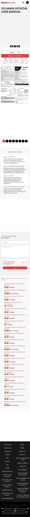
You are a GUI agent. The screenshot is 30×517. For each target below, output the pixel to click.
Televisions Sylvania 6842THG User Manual (14, 359)
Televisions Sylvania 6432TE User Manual (14, 365)
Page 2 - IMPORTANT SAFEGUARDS (14, 166)
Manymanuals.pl (9, 512)
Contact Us (22, 451)
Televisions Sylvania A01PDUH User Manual (15, 402)
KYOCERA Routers (7, 490)
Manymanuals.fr (9, 510)
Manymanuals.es (7, 514)
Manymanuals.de (22, 508)
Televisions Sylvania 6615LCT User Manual (14, 340)
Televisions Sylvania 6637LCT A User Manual (13, 303)
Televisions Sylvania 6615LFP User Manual (14, 396)
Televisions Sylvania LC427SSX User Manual (14, 328)
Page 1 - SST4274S (9, 157)
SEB (7, 458)
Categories (8, 451)
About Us (22, 455)
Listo (7, 465)
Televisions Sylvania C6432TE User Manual (14, 377)
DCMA (22, 448)
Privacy (22, 444)
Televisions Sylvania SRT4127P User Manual (15, 309)
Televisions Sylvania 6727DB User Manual (14, 384)
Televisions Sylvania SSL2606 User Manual (14, 297)
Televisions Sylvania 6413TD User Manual (14, 322)
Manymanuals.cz (21, 512)
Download (11, 46)
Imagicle (7, 461)
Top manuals (8, 444)
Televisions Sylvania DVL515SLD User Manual (13, 371)
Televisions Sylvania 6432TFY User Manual (14, 334)
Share (15, 46)
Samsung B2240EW (7, 498)
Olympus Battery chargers (7, 485)
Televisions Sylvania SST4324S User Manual (14, 353)
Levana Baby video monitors (7, 480)
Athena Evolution (7, 471)
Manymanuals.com (9, 508)
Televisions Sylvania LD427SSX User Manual (15, 346)
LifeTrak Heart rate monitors (7, 494)
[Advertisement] (15, 30)
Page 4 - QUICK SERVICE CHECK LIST (14, 187)
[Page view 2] (28, 86)
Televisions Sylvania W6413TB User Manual (14, 315)
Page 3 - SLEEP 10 (9, 176)
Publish (15, 268)
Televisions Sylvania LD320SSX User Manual (15, 291)
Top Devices (7, 448)
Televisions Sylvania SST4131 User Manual (14, 284)
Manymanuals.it (21, 510)
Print (18, 46)
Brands (8, 455)
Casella (7, 468)
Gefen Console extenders (7, 475)
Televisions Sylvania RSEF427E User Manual (14, 390)
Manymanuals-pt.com (21, 514)
